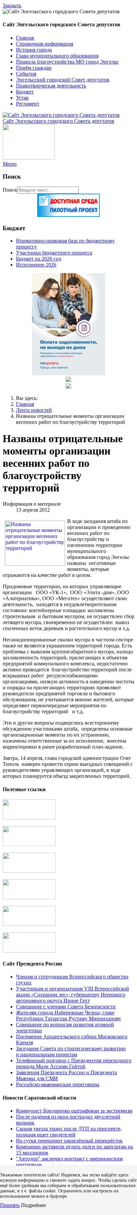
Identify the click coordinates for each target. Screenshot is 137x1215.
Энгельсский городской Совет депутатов (62, 80)
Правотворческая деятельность (51, 85)
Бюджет (25, 91)
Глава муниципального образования (57, 56)
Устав (22, 97)
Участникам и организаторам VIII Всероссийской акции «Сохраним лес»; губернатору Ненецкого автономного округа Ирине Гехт (72, 994)
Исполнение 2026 (36, 264)
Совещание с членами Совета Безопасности (66, 1006)
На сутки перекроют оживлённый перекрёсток (69, 1140)
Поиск (10, 190)
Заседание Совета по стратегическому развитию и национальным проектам (71, 1051)
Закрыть (12, 5)
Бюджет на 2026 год (38, 258)
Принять (10, 1205)
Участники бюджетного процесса (54, 253)
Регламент (27, 103)
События (26, 74)
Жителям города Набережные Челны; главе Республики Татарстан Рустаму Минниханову (68, 1015)
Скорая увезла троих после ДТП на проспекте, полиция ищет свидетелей (69, 1131)
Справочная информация (44, 44)
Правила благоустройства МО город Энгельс (67, 62)
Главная (25, 38)
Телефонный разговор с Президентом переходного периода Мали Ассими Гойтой (73, 1063)
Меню (10, 164)
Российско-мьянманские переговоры (57, 1084)
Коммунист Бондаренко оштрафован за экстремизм (74, 1111)
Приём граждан (34, 68)
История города (34, 50)
